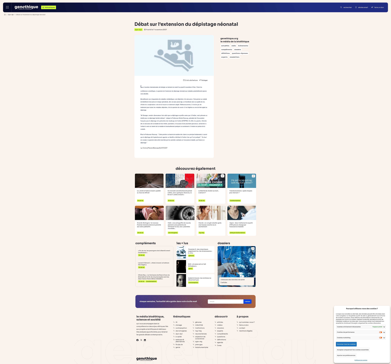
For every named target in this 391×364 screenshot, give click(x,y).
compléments (226, 49)
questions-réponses (240, 53)
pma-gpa (198, 344)
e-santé (179, 337)
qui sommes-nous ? (247, 322)
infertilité (199, 325)
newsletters (234, 57)
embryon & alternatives (180, 341)
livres (219, 345)
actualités (225, 46)
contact (242, 328)
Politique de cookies (361, 360)
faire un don (244, 325)
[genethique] (26, 7)
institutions (200, 328)
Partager (204, 80)
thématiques (50, 7)
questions (221, 337)
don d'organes (181, 331)
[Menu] (7, 7)
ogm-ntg (198, 341)
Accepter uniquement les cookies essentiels (353, 350)
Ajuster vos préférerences (346, 355)
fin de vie (179, 344)
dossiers (237, 49)
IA (176, 322)
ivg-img (198, 331)
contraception (181, 328)
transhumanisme (201, 347)
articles (220, 322)
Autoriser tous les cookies (346, 344)
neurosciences (201, 334)
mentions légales (245, 331)
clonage (179, 325)
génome (198, 322)
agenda (220, 342)
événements (243, 46)
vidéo (233, 46)
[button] (247, 301)
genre (178, 347)
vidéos (219, 325)
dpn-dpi (138, 30)
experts (224, 57)
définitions (225, 53)
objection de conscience (200, 338)
